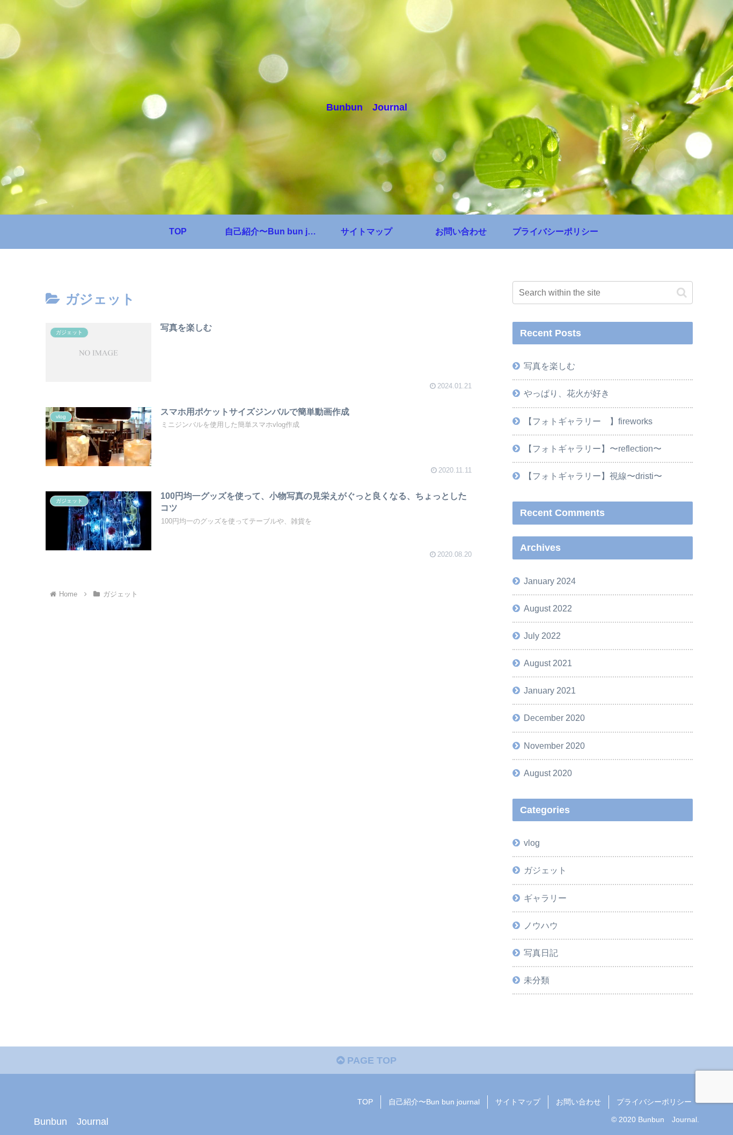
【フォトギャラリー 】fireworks (588, 421)
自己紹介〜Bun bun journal (434, 1101)
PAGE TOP (370, 1060)
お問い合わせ (578, 1101)
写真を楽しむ (549, 366)
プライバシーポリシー (654, 1101)
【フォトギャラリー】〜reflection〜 (593, 448)
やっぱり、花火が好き (567, 393)
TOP (365, 1101)
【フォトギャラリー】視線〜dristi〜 (593, 476)
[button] (681, 292)
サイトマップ (517, 1101)
